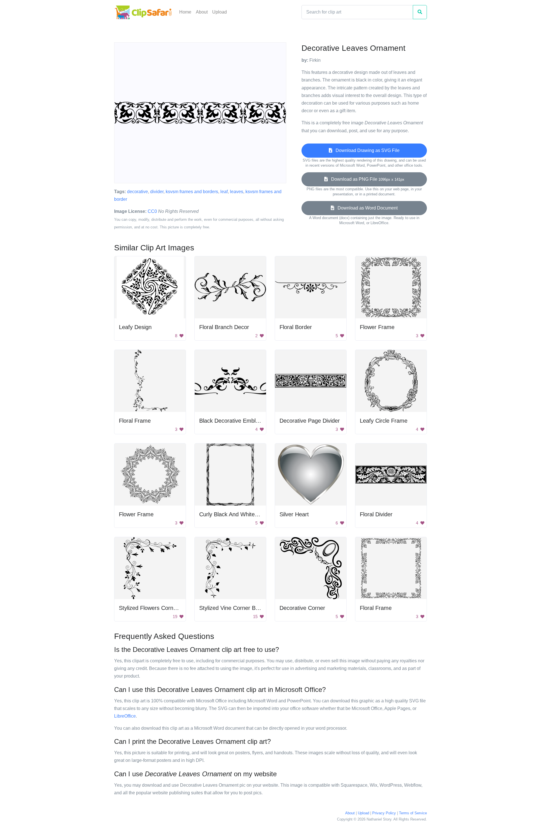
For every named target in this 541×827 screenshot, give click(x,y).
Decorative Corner (302, 608)
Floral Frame (135, 421)
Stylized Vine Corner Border (234, 608)
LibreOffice (125, 716)
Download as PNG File (366, 179)
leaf (224, 191)
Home (185, 12)
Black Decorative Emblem (231, 421)
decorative (137, 191)
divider (156, 191)
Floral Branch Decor (224, 327)
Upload (219, 12)
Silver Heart (294, 514)
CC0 (152, 211)
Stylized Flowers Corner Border (158, 608)
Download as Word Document (366, 208)
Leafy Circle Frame (383, 421)
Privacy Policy (384, 813)
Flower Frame (377, 327)
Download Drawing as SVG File (366, 150)
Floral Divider (376, 514)
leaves (236, 191)
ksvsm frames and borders (192, 191)
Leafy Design (135, 327)
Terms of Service (413, 813)
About (202, 12)
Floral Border (296, 327)
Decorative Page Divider (310, 421)
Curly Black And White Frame (236, 514)
